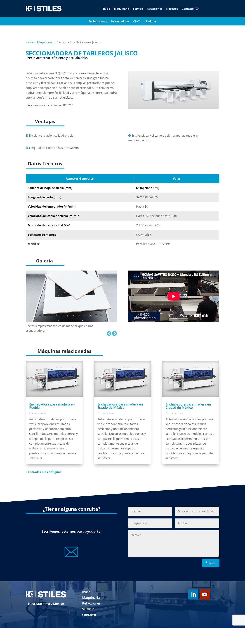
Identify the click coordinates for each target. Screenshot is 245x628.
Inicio (106, 8)
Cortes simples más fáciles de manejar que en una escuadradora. (59, 328)
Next (113, 333)
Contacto (188, 8)
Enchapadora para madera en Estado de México (120, 406)
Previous (108, 333)
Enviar (211, 562)
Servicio (138, 8)
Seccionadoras (120, 21)
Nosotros (172, 8)
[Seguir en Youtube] (205, 594)
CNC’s (137, 21)
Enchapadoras (98, 21)
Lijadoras (150, 21)
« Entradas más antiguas (43, 472)
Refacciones (154, 8)
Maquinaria (121, 8)
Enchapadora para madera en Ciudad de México (188, 406)
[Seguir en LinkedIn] (193, 594)
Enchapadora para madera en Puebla (52, 406)
